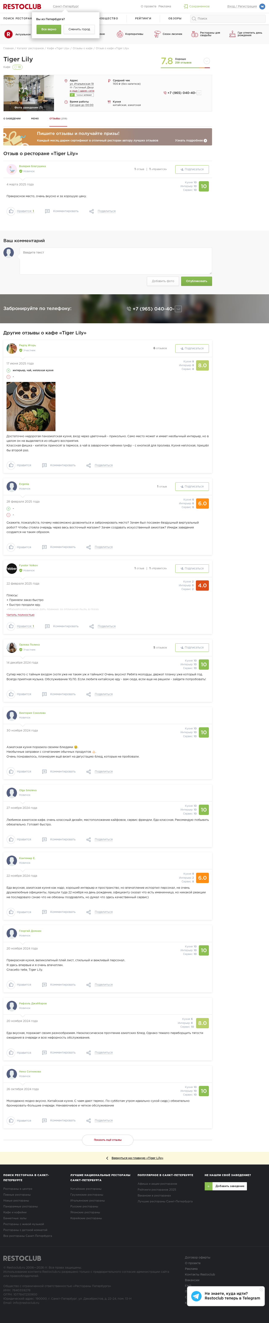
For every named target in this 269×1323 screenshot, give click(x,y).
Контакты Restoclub (200, 1274)
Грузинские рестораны (86, 1195)
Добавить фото (163, 281)
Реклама (164, 6)
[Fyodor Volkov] (12, 568)
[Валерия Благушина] (12, 169)
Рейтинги (143, 18)
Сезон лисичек (172, 34)
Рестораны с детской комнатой (25, 1230)
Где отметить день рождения (250, 34)
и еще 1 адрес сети (82, 91)
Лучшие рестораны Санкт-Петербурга (165, 1201)
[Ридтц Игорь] (12, 348)
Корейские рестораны (86, 1218)
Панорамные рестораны (20, 1206)
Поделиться (107, 211)
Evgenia (24, 484)
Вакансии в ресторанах (154, 1196)
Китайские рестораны (86, 1189)
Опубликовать (196, 281)
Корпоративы (134, 34)
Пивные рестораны (17, 1195)
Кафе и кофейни (14, 1212)
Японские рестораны (85, 1212)
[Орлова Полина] (12, 647)
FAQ (188, 1286)
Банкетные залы (14, 1218)
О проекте (148, 6)
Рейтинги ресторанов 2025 (157, 1190)
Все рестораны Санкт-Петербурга (27, 1236)
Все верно (48, 29)
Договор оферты (197, 1257)
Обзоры (175, 18)
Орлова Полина (29, 645)
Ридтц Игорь (27, 345)
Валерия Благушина (32, 166)
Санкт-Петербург (66, 6)
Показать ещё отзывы (108, 1140)
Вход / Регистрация (242, 6)
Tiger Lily (18, 59)
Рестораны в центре (17, 1189)
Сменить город (79, 29)
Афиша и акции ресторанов (157, 1184)
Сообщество (106, 18)
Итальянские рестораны (87, 1201)
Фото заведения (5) (29, 108)
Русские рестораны (84, 1206)
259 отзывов (183, 63)
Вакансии (192, 1280)
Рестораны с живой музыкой (23, 1224)
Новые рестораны (16, 1201)
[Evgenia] (12, 486)
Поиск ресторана (18, 18)
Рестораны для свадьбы (210, 34)
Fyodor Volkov (28, 565)
